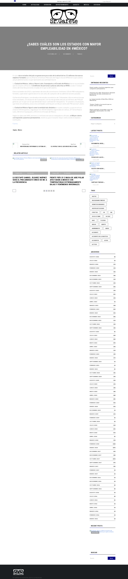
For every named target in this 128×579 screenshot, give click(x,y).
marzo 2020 (94, 399)
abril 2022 (93, 346)
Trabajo (79, 54)
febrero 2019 (94, 417)
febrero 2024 (94, 268)
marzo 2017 (94, 466)
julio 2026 (93, 260)
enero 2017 (94, 473)
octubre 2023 (95, 283)
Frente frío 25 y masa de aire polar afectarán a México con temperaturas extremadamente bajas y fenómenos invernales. (67, 181)
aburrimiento (96, 228)
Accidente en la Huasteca (100, 236)
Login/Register (107, 1)
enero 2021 (94, 369)
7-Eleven (103, 220)
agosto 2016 (94, 492)
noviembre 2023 (95, 279)
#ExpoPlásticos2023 (98, 208)
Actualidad (35, 4)
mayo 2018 (93, 432)
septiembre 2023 (96, 286)
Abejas (94, 224)
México (20, 130)
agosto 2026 (94, 256)
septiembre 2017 (96, 462)
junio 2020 (94, 387)
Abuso (107, 228)
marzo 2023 (94, 305)
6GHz (93, 220)
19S (104, 212)
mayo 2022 (93, 342)
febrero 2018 (94, 443)
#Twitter (95, 212)
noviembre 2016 (95, 481)
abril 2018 (93, 436)
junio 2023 (94, 298)
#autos (94, 196)
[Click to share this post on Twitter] (46, 136)
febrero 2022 (94, 354)
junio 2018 (94, 428)
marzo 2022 (94, 350)
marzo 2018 (94, 440)
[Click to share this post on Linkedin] (57, 136)
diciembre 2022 (95, 316)
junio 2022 (94, 339)
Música (86, 4)
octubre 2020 (95, 372)
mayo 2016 (93, 503)
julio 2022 (93, 335)
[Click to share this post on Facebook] (40, 136)
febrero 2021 (94, 365)
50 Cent (108, 216)
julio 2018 (93, 425)
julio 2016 (93, 496)
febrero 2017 (94, 470)
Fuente (15, 124)
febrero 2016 (94, 515)
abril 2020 (93, 395)
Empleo (15, 130)
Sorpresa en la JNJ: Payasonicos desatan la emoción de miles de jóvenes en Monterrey (102, 94)
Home (24, 4)
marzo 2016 (94, 511)
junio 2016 (94, 500)
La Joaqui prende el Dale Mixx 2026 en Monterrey (101, 99)
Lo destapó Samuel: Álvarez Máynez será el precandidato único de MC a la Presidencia (30, 179)
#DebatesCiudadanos (98, 204)
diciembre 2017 (95, 451)
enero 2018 (94, 447)
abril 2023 (93, 301)
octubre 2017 (95, 458)
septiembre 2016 (96, 488)
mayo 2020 (93, 391)
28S (111, 212)
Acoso (106, 240)
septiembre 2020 (96, 376)
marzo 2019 (94, 414)
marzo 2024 (94, 264)
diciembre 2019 (95, 410)
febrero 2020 (94, 402)
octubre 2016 (95, 485)
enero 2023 (94, 312)
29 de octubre (96, 216)
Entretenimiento (62, 4)
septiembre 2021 (96, 361)
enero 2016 (94, 518)
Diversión (47, 4)
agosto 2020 (94, 380)
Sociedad (97, 4)
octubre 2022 (95, 324)
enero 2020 (94, 406)
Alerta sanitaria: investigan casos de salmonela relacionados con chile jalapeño (101, 111)
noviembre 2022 (95, 320)
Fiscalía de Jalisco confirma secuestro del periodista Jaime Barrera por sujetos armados (101, 539)
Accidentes (95, 240)
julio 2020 (93, 384)
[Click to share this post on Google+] (51, 136)
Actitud (94, 244)
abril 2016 (93, 507)
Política (43, 159)
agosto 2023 (94, 290)
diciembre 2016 (95, 477)
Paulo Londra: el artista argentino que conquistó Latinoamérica (101, 88)
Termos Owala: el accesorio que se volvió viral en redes (100, 105)
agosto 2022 (94, 331)
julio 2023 (93, 294)
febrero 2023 (94, 309)
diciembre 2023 (95, 275)
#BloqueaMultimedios (98, 200)
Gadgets (76, 4)
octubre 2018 (95, 421)
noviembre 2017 (95, 455)
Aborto (103, 224)
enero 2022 (94, 357)
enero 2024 (94, 271)
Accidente (95, 232)
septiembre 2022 (96, 327)
